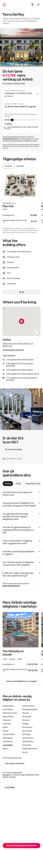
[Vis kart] (21, 321)
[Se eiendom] (21, 643)
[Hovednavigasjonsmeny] (38, 4)
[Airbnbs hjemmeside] (4, 4)
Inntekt (18, 484)
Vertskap (8, 484)
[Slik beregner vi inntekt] (3, 222)
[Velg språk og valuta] (32, 4)
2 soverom (20, 166)
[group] (21, 110)
